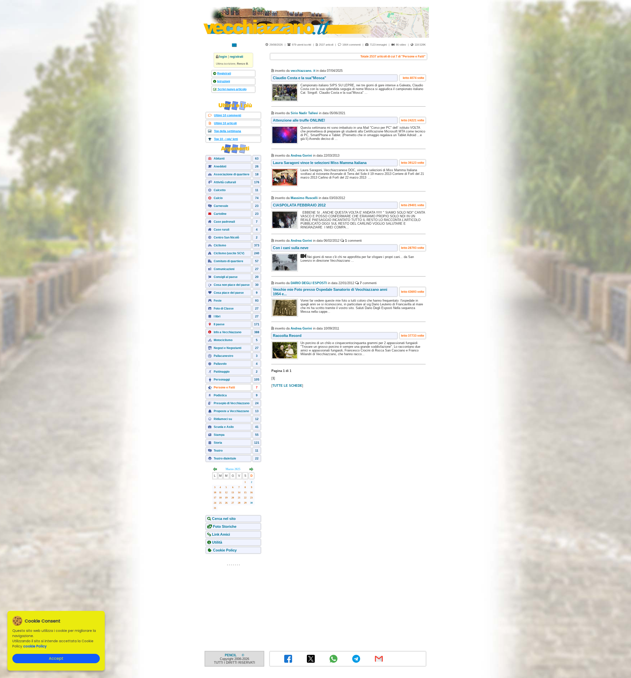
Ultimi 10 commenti (227, 115)
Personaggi (222, 379)
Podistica (220, 395)
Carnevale (221, 206)
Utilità (217, 542)
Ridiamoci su (223, 419)
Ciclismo (220, 245)
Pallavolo (220, 364)
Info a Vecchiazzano (227, 332)
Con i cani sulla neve (290, 248)
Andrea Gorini (301, 155)
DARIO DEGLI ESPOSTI (309, 283)
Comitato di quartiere (228, 261)
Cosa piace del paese (229, 292)
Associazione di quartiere (231, 174)
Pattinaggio (221, 371)
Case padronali (224, 221)
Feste (218, 300)
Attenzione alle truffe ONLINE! (299, 120)
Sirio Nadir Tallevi (304, 113)
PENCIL (231, 655)
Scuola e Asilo (224, 427)
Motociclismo (223, 340)
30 (251, 502)
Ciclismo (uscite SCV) (229, 253)
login (223, 56)
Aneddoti (220, 166)
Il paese (219, 324)
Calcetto (220, 190)
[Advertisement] (233, 599)
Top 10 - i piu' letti (226, 139)
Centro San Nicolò (226, 237)
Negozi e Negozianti (227, 348)
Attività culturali (225, 182)
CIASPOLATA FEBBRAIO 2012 (299, 205)
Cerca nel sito (224, 518)
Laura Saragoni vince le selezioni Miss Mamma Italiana (320, 163)
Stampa (219, 435)
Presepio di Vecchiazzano (231, 403)
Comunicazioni (224, 269)
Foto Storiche (224, 526)
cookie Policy (35, 646)
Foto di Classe (224, 308)
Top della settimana (227, 131)
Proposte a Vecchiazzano (231, 411)
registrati (236, 56)
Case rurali (221, 229)
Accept (56, 658)
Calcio (218, 198)
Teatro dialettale (225, 458)
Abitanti (219, 158)
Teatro (218, 450)
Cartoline (220, 214)
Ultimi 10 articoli (225, 123)
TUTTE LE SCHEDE (287, 385)
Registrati (224, 73)
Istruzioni (223, 81)
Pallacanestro (223, 356)
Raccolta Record (287, 335)
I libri (217, 316)
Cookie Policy (225, 550)
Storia (218, 442)
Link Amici (221, 534)
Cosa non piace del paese (232, 285)
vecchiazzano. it (303, 71)
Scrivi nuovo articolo (231, 89)
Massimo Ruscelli (304, 198)
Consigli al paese (226, 277)
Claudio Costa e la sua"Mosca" (299, 78)
